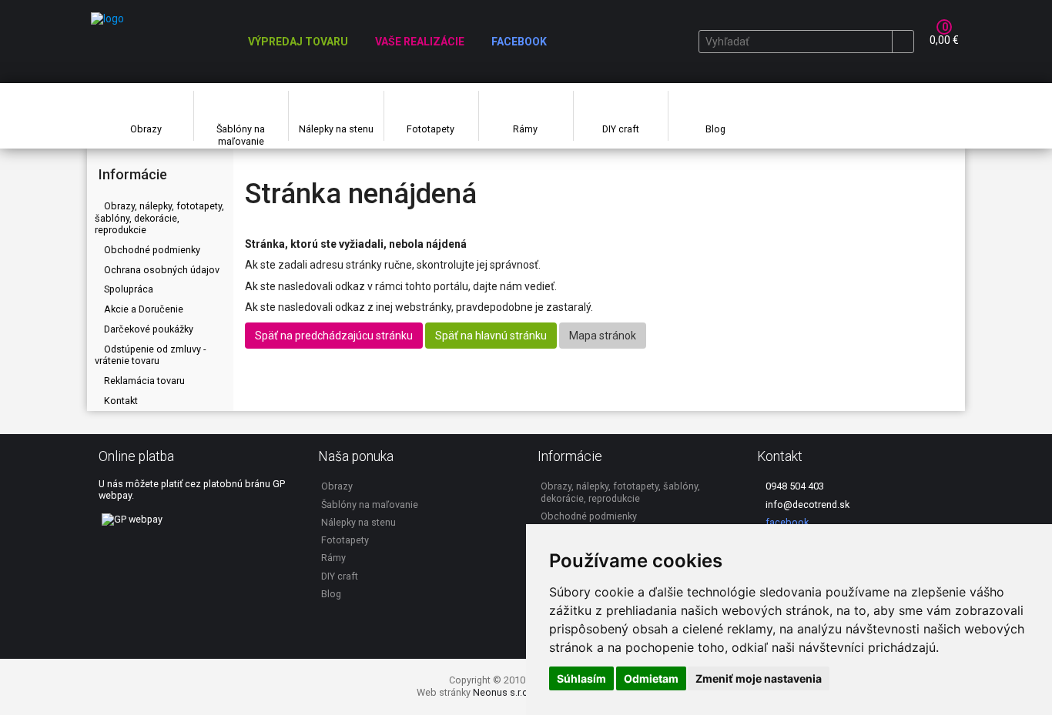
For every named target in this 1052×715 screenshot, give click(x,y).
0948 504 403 (793, 486)
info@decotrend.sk (806, 504)
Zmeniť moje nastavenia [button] (758, 678)
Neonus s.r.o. (502, 692)
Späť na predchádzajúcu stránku (334, 335)
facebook (786, 522)
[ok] (902, 41)
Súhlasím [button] (581, 678)
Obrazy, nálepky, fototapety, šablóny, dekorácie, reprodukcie (159, 218)
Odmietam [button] (651, 678)
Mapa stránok (602, 335)
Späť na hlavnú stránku (491, 335)
